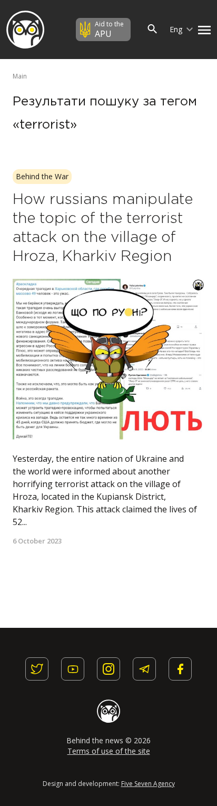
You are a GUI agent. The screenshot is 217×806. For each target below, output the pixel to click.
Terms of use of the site (108, 751)
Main (20, 76)
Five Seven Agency (148, 783)
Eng (177, 29)
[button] (202, 29)
